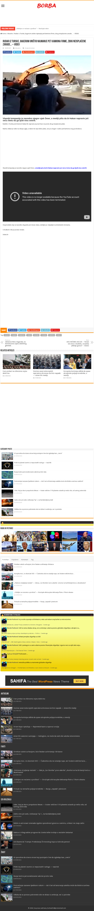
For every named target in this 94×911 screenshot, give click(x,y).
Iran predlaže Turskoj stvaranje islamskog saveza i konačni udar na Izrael (21, 659)
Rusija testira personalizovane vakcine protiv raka (30, 472)
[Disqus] (47, 418)
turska (44, 335)
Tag (32, 559)
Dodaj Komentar (30, 48)
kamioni (21, 335)
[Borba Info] (47, 5)
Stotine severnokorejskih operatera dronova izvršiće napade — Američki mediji (47, 373)
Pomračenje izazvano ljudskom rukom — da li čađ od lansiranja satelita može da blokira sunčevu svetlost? (48, 481)
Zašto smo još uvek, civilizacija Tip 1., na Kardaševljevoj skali (33, 500)
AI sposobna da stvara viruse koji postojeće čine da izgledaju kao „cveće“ (38, 453)
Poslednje (5, 559)
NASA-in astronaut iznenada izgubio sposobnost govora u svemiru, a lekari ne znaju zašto (49, 823)
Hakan (14, 335)
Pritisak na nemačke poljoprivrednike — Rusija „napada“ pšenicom (36, 601)
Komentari (24, 559)
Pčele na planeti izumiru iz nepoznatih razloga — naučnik (32, 462)
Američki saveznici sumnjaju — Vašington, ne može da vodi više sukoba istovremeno (47, 736)
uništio (51, 335)
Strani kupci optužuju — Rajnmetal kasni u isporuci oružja (36, 727)
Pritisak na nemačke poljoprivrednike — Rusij (30, 28)
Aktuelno (10, 33)
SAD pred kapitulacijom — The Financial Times (14, 650)
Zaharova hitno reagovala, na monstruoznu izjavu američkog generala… (15, 343)
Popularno (15, 559)
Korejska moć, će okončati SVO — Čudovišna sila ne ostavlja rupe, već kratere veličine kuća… (44, 573)
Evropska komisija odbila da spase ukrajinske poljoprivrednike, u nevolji (77, 373)
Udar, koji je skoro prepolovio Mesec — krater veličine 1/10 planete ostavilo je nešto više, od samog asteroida (50, 490)
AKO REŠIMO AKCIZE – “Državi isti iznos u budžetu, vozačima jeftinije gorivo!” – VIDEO (78, 343)
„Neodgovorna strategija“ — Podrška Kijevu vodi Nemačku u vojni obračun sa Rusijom (25, 667)
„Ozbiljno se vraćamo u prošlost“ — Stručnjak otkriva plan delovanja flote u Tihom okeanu (43, 592)
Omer (29, 335)
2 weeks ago (46, 624)
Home (4, 33)
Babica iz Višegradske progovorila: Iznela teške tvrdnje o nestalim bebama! (43, 832)
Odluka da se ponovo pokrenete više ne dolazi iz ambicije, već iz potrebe (38, 509)
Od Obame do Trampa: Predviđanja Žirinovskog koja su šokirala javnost (42, 842)
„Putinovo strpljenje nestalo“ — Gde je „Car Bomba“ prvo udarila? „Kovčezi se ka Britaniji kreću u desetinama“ (50, 583)
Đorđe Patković (12, 619)
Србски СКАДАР (12, 654)
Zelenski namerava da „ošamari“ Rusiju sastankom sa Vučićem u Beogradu (22, 624)
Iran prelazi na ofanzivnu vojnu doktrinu (29, 699)
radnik (36, 335)
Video (59, 335)
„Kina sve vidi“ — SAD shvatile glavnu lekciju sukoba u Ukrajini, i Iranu (21, 642)
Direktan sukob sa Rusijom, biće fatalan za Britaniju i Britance (34, 564)
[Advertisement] (47, 17)
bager (7, 335)
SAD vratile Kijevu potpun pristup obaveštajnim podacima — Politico (21, 633)
